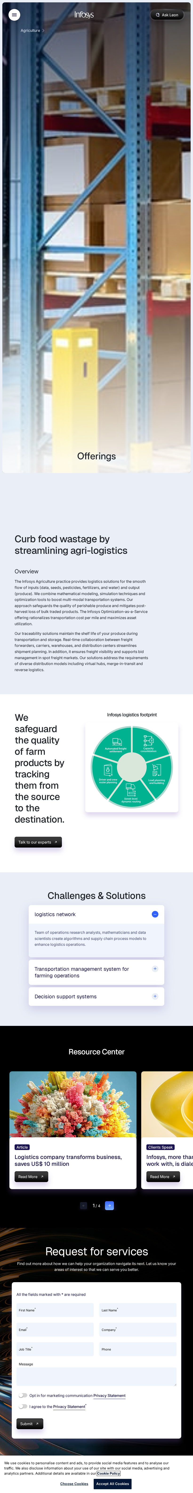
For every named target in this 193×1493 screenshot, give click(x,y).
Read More (27, 1176)
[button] (83, 1205)
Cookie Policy (108, 1473)
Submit (26, 1423)
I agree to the (57, 1406)
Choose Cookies (74, 1484)
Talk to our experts (34, 842)
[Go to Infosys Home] (85, 15)
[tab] (96, 914)
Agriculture (30, 30)
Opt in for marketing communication (76, 1395)
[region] (96, 1474)
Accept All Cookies (112, 1484)
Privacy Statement (109, 1395)
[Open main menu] (14, 15)
